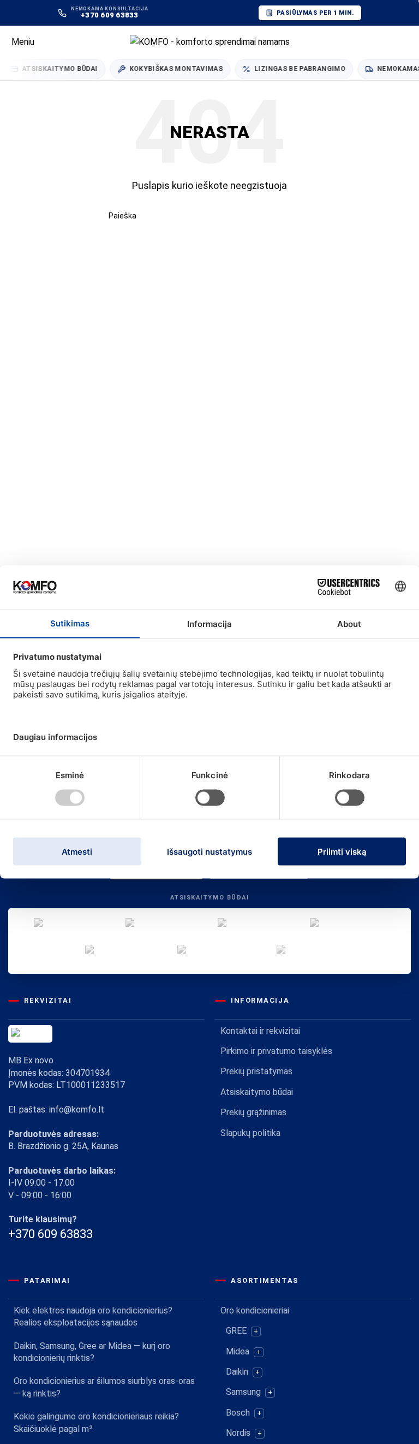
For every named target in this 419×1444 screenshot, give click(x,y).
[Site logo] (210, 41)
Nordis (238, 1433)
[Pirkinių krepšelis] (410, 42)
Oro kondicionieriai (254, 1310)
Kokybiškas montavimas (169, 69)
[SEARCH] (306, 215)
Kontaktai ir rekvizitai (260, 1031)
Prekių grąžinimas (253, 1112)
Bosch (238, 1412)
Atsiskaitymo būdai (256, 1092)
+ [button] (256, 1331)
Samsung (243, 1392)
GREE (236, 1330)
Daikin (237, 1371)
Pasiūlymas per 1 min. (315, 12)
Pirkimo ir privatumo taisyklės (276, 1051)
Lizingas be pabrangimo (292, 69)
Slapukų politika (250, 1133)
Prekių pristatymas (256, 1071)
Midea (237, 1351)
